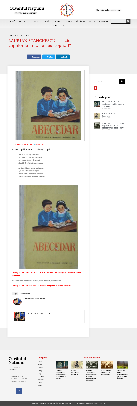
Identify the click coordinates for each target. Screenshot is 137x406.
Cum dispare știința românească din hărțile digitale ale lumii (122, 374)
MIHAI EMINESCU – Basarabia (75, 372)
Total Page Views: (18, 382)
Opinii (92, 21)
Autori (56, 26)
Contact (35, 403)
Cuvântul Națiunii (27, 8)
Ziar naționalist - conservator (15, 368)
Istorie (34, 21)
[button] (64, 25)
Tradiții (57, 21)
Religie (69, 21)
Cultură (45, 21)
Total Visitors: (16, 379)
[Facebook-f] (19, 391)
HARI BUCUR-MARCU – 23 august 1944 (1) (106, 372)
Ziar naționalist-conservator (108, 10)
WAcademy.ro (100, 403)
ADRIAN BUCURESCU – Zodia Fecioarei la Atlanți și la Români (113, 104)
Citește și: (41, 286)
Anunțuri (103, 21)
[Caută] (128, 21)
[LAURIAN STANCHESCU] (17, 302)
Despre (15, 294)
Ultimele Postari (25, 294)
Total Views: (15, 376)
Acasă (12, 21)
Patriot (23, 21)
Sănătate (80, 21)
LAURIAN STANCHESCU (35, 298)
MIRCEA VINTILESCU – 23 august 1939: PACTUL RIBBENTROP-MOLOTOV (113, 125)
